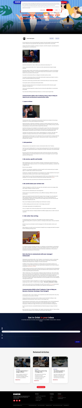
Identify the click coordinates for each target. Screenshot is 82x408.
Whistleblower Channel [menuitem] (49, 405)
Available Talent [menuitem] (38, 400)
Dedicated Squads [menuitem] (38, 397)
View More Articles (41, 387)
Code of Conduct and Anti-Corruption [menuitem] (57, 405)
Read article (17, 379)
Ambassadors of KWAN (31, 266)
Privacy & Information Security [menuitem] (32, 405)
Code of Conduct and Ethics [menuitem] (41, 405)
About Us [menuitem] (51, 397)
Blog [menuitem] (51, 398)
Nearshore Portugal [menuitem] (39, 398)
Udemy (53, 177)
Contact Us (63, 2)
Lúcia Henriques (30, 38)
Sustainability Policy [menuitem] (66, 405)
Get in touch (51, 284)
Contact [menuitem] (51, 400)
